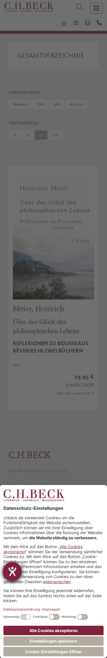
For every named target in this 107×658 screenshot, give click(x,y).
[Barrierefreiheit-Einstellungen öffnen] (12, 571)
